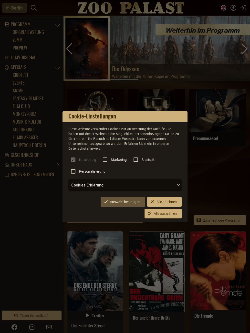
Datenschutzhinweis (84, 148)
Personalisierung (92, 171)
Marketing (119, 159)
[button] (125, 185)
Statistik (148, 159)
